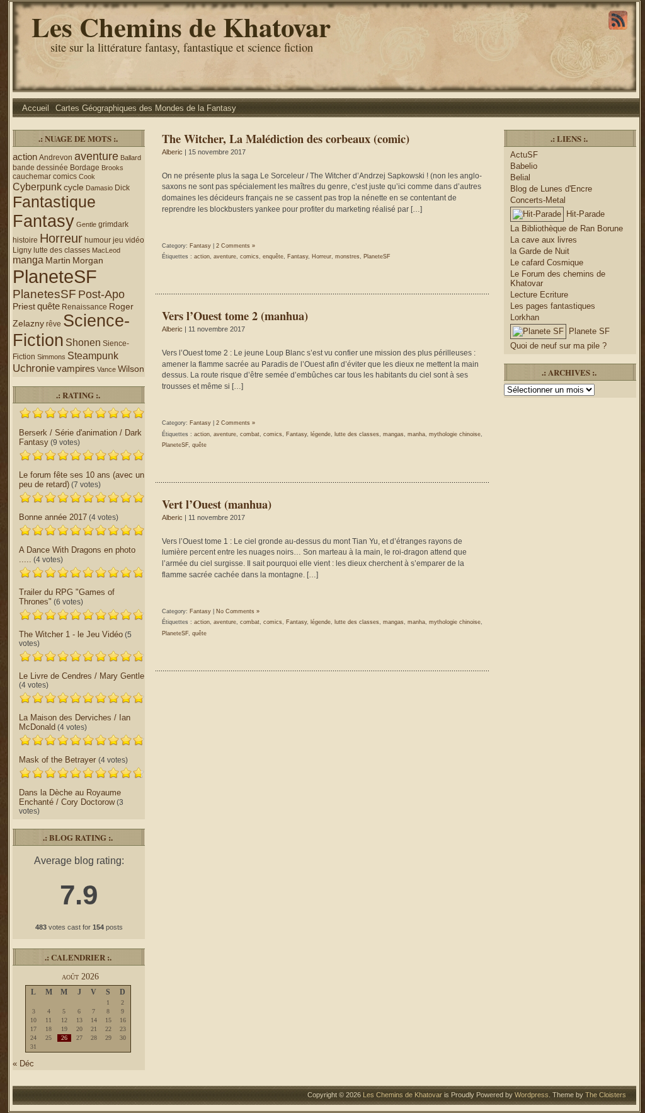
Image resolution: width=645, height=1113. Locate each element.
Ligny (22, 250)
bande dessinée (40, 167)
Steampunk (92, 355)
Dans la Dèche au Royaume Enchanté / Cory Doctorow (70, 797)
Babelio (523, 166)
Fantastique (54, 201)
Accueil (35, 108)
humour (97, 240)
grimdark (113, 224)
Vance (106, 369)
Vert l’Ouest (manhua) (216, 503)
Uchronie (34, 368)
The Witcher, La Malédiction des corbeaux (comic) (285, 138)
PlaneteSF (55, 276)
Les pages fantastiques (552, 306)
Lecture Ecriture (539, 294)
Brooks (112, 167)
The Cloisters (605, 1095)
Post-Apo (101, 294)
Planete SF (588, 331)
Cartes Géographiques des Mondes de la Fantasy (145, 108)
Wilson (131, 369)
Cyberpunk (37, 186)
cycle (74, 187)
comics (65, 176)
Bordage (85, 167)
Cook (87, 176)
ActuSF (524, 154)
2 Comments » (235, 246)
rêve (53, 324)
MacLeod (106, 250)
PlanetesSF (44, 294)
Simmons (51, 356)
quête (48, 306)
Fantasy (43, 221)
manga (28, 260)
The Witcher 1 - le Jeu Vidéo (71, 634)
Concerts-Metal (538, 200)
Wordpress (532, 1095)
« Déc (23, 1063)
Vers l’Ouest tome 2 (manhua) (235, 315)
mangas (393, 434)
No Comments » (238, 611)
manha (416, 434)
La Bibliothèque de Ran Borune (566, 228)
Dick (122, 187)
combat (250, 434)
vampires (76, 369)
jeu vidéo (128, 240)
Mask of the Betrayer (58, 759)
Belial (520, 177)
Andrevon (55, 157)
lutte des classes (61, 250)
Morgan (87, 260)
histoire (25, 240)
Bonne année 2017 (53, 517)
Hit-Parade (584, 214)
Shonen (83, 342)
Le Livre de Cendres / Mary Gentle (81, 676)
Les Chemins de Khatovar (181, 27)
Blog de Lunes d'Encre (551, 188)
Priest (24, 306)
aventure (96, 156)
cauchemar (32, 176)
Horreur (61, 238)
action (25, 157)
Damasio (99, 188)
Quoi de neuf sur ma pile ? (558, 345)
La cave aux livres (543, 240)
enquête (273, 256)
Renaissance (84, 307)
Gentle (86, 224)
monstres (347, 256)
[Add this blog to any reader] (618, 29)
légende (321, 434)
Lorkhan (524, 317)
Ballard (130, 157)
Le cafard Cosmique (546, 262)
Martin (58, 260)
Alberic (172, 152)
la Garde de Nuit (539, 251)
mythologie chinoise (455, 434)
